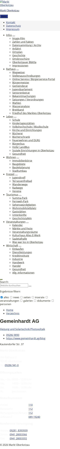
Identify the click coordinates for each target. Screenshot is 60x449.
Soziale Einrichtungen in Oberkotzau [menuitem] (33, 150)
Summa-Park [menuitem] (19, 198)
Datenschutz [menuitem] (13, 25)
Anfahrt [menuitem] (16, 48)
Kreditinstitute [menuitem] (20, 255)
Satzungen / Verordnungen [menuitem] (28, 99)
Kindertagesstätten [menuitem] (23, 123)
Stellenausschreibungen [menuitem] (26, 75)
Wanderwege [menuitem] (20, 184)
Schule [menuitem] (16, 120)
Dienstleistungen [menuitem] (22, 252)
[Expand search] (1, 279)
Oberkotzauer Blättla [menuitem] (24, 62)
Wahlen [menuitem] (16, 103)
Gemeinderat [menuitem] (20, 86)
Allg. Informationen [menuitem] (23, 272)
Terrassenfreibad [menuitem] (22, 181)
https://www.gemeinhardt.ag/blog (25, 338)
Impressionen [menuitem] (20, 65)
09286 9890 (12, 335)
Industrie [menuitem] (17, 259)
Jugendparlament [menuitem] (22, 89)
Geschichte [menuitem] (18, 55)
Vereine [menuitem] (16, 191)
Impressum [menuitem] (12, 29)
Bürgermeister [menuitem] (20, 82)
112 (30, 409)
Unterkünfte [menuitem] (19, 215)
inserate (39, 297)
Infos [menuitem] (9, 35)
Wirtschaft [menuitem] (12, 245)
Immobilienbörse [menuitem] (22, 160)
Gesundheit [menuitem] (19, 154)
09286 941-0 (12, 365)
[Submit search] (30, 286)
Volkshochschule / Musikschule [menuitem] (30, 126)
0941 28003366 (18, 434)
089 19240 (34, 417)
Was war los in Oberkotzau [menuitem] (27, 242)
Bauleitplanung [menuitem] (21, 167)
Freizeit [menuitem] (10, 174)
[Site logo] (9, 5)
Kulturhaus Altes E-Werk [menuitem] (26, 235)
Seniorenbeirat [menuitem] (21, 92)
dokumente (43, 300)
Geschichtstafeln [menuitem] (22, 218)
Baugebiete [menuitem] (18, 164)
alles (6, 297)
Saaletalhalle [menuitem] (19, 238)
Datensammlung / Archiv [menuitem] (26, 45)
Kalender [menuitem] (17, 225)
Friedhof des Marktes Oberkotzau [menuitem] (31, 113)
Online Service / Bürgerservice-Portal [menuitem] (33, 79)
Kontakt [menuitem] (10, 22)
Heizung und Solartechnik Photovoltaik (22, 329)
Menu (4, 16)
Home (9, 310)
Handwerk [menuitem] (18, 262)
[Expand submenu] (13, 35)
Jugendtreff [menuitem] (18, 177)
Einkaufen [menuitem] (18, 249)
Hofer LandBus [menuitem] (21, 147)
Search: (4, 282)
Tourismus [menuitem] (12, 194)
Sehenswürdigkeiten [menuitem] (24, 204)
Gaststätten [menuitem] (19, 211)
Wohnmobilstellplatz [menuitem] (24, 208)
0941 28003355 (18, 438)
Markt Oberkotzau (9, 10)
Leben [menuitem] (9, 116)
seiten (27, 297)
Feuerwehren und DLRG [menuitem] (26, 140)
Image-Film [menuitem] (18, 38)
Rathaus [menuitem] (11, 69)
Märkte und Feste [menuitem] (22, 228)
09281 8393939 (19, 430)
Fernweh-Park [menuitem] (20, 201)
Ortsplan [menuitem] (17, 52)
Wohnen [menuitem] (11, 157)
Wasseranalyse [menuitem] (21, 106)
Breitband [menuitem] (18, 109)
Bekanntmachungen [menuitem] (24, 96)
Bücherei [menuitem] (17, 133)
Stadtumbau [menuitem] (19, 171)
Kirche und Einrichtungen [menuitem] (27, 130)
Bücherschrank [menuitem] (21, 137)
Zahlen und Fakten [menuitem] (23, 42)
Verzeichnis (12, 313)
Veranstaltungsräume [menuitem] (25, 232)
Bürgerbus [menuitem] (18, 143)
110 (30, 405)
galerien (28, 300)
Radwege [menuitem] (17, 187)
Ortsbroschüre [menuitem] (21, 58)
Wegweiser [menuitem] (18, 72)
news (16, 297)
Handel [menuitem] (16, 266)
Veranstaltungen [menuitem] (16, 221)
